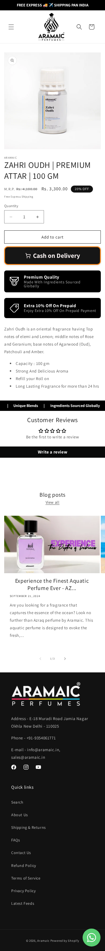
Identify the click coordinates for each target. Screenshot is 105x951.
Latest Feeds (22, 903)
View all (53, 502)
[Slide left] (40, 658)
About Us (19, 814)
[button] (11, 27)
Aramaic (43, 941)
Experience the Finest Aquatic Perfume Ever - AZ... (52, 584)
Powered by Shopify (64, 941)
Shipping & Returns (28, 827)
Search (17, 802)
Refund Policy (23, 865)
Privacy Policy (23, 890)
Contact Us (21, 852)
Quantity (11, 205)
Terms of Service (26, 878)
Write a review (52, 452)
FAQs (15, 840)
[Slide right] (65, 658)
